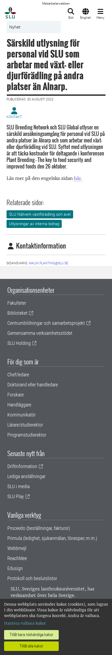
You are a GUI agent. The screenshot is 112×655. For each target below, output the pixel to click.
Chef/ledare (18, 374)
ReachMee (17, 558)
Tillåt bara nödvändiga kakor (31, 634)
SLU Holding (19, 343)
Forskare (15, 395)
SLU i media (18, 486)
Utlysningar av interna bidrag (34, 223)
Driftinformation (22, 466)
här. (78, 178)
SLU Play (15, 496)
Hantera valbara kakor (25, 623)
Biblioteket (17, 313)
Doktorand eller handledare (32, 384)
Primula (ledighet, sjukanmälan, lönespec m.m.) (52, 538)
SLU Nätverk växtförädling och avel (40, 214)
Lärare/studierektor (25, 425)
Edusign (15, 568)
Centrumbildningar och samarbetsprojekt (46, 323)
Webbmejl (16, 548)
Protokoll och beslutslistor (32, 578)
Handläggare (19, 405)
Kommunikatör (21, 415)
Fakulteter (16, 303)
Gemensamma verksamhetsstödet (39, 333)
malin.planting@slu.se (48, 263)
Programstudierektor (26, 435)
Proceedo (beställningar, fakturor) (38, 528)
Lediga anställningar (26, 476)
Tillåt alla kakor (31, 646)
